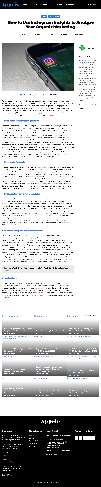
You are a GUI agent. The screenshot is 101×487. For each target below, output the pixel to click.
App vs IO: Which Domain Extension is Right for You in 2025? (49, 350)
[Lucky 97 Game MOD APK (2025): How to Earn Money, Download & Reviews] (18, 387)
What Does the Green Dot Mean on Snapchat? (58, 436)
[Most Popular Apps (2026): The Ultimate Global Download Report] (83, 325)
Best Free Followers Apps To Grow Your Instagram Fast (82, 372)
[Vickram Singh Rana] (21, 94)
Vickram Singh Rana (31, 95)
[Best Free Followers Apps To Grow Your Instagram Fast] (83, 366)
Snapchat (49, 439)
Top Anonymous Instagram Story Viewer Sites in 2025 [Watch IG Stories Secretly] (49, 369)
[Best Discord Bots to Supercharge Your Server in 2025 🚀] (50, 387)
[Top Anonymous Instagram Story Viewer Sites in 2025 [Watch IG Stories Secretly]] (50, 366)
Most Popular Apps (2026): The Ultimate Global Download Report (81, 330)
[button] (77, 4)
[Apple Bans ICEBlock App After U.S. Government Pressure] (18, 345)
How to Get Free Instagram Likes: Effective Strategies (82, 392)
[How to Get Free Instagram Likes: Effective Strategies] (83, 387)
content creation (40, 293)
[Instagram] (80, 438)
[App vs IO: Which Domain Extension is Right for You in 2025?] (50, 345)
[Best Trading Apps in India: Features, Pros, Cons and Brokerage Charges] (18, 325)
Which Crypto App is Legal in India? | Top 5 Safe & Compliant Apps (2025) (83, 350)
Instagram (54, 16)
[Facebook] (76, 438)
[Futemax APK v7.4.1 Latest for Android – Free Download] (18, 366)
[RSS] (89, 438)
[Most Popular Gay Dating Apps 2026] (50, 325)
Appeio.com (64, 482)
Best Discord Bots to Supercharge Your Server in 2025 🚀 (49, 392)
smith (37, 333)
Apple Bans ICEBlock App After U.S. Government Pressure (17, 350)
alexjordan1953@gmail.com (11, 462)
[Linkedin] (85, 438)
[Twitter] (93, 438)
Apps (44, 16)
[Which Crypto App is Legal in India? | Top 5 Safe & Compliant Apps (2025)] (83, 345)
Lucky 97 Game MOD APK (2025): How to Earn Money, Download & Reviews (16, 391)
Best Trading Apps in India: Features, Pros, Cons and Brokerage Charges (18, 330)
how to (52, 115)
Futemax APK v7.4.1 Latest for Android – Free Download (16, 370)
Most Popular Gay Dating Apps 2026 (50, 331)
